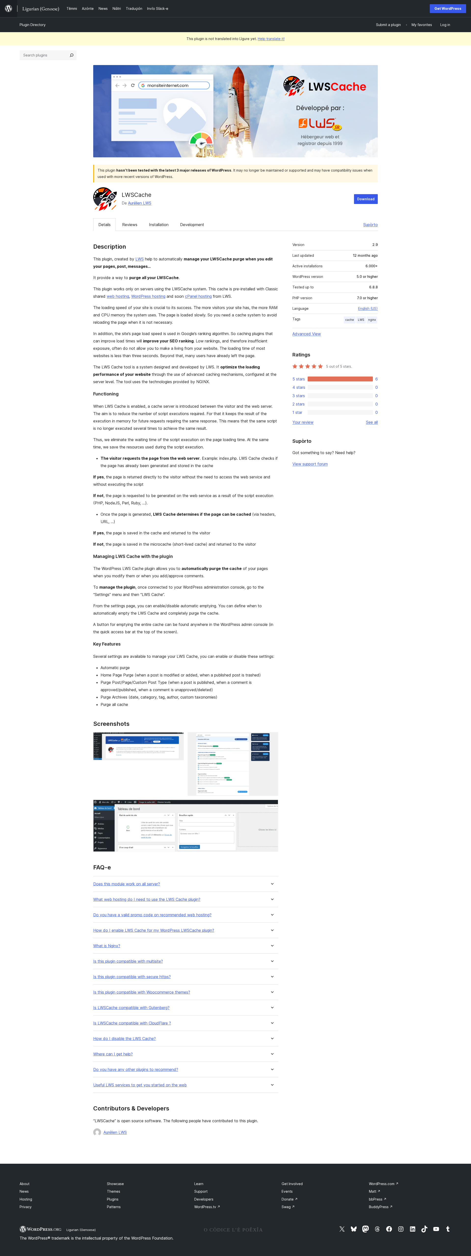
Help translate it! (271, 39)
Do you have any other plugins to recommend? (135, 1069)
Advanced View (306, 333)
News (24, 1191)
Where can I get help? (113, 1054)
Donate (290, 1199)
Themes (113, 1191)
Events (287, 1191)
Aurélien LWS (139, 203)
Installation (159, 224)
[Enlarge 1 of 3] (177, 738)
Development (192, 224)
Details (104, 224)
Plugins (112, 1199)
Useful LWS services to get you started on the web (140, 1085)
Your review (303, 422)
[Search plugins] (72, 55)
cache (349, 320)
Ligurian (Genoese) (81, 1230)
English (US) (368, 308)
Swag (288, 1207)
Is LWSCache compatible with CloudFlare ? (132, 1023)
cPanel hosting (198, 296)
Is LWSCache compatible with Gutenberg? (131, 1007)
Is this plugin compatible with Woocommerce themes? (141, 992)
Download (366, 199)
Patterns (114, 1207)
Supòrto (370, 224)
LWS (139, 259)
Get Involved (292, 1184)
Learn (198, 1184)
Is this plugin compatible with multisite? (128, 961)
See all (372, 422)
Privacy (26, 1207)
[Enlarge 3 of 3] (271, 806)
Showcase (115, 1184)
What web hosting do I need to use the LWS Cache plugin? (146, 899)
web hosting (118, 296)
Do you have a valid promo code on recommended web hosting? (152, 915)
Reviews (129, 224)
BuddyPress (381, 1207)
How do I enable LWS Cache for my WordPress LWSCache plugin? (153, 930)
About (24, 1184)
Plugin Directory (33, 25)
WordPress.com (384, 1184)
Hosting (26, 1199)
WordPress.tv (207, 1207)
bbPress (378, 1199)
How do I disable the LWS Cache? (124, 1038)
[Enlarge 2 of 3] (271, 738)
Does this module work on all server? (126, 884)
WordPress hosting (148, 296)
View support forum (310, 463)
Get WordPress (447, 8)
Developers (203, 1199)
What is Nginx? (106, 946)
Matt (374, 1191)
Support (201, 1191)
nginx (372, 320)
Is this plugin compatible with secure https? (132, 976)
